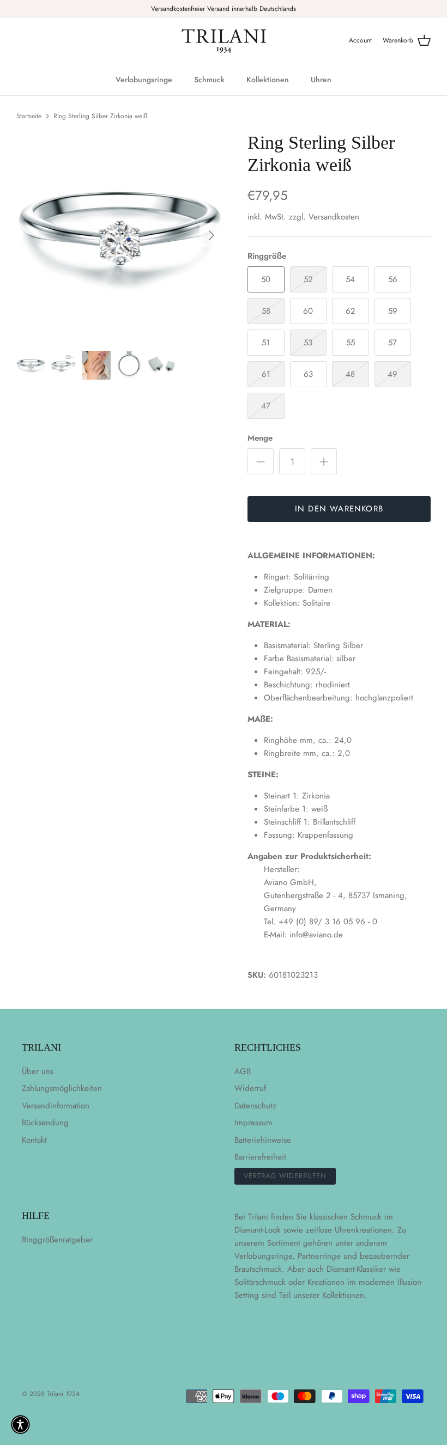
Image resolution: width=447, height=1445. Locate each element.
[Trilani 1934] (224, 41)
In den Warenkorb (339, 509)
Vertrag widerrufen (285, 1175)
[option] (120, 235)
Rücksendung (45, 1123)
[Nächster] (212, 235)
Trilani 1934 (63, 1394)
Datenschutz (255, 1106)
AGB (242, 1071)
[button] (20, 1424)
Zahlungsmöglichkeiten (62, 1088)
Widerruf (250, 1088)
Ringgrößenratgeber (57, 1240)
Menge (260, 438)
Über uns (37, 1071)
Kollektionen (267, 79)
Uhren (321, 79)
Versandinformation (55, 1106)
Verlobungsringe (144, 79)
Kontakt (34, 1140)
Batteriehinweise (262, 1140)
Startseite (28, 116)
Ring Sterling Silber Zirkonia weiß (100, 116)
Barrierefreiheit (260, 1157)
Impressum (253, 1123)
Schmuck (209, 79)
